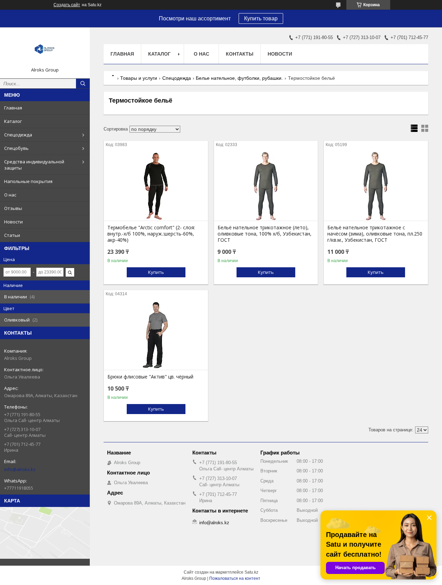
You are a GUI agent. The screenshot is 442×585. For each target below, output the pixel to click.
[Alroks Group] (45, 49)
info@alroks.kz (20, 469)
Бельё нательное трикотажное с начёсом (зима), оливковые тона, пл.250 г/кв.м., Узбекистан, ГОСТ (374, 233)
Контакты (239, 54)
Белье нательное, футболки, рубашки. (239, 78)
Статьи (12, 235)
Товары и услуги (138, 78)
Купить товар (261, 18)
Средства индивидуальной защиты (34, 165)
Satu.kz (251, 572)
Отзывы (13, 208)
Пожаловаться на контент (234, 578)
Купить (156, 272)
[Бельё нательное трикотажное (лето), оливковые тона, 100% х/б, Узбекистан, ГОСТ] (266, 186)
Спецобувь (16, 148)
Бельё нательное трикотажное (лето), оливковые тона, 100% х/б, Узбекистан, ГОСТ (264, 233)
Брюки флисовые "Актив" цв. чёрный (150, 377)
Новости (13, 222)
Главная (13, 108)
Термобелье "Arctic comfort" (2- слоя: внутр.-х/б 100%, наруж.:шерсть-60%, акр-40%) (151, 233)
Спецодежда (18, 135)
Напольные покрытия (28, 181)
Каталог (13, 121)
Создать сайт (67, 4)
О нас (10, 195)
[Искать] (83, 83)
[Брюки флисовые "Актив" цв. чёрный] (156, 335)
